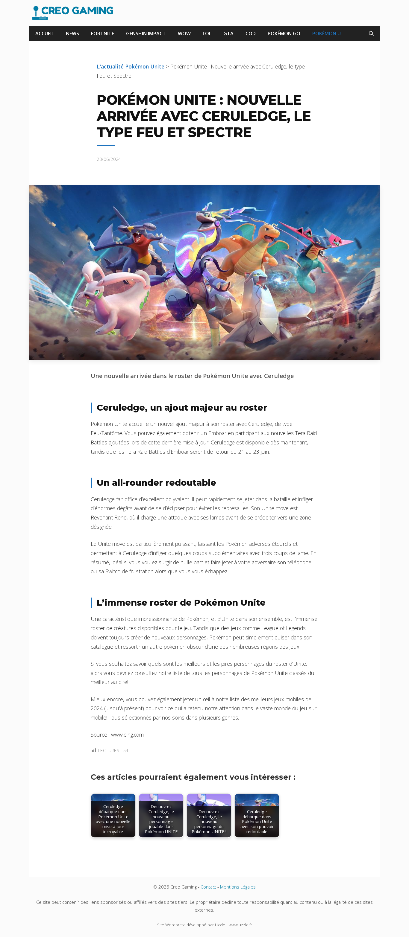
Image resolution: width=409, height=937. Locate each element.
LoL (207, 33)
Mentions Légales (238, 887)
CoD (251, 33)
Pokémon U (326, 33)
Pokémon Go (284, 33)
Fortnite (102, 33)
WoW (184, 33)
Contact (208, 887)
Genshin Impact (146, 33)
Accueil (44, 33)
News (72, 33)
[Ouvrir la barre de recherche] (371, 33)
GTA (228, 33)
